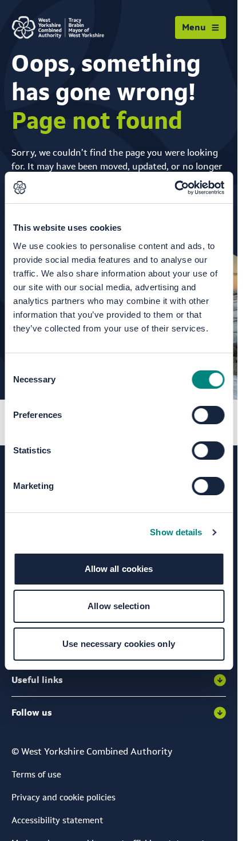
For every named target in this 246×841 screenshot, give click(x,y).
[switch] (208, 415)
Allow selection (119, 606)
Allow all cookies (119, 569)
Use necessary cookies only (118, 644)
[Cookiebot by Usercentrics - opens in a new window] (174, 187)
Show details (176, 532)
